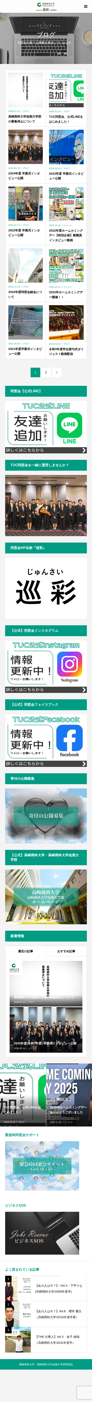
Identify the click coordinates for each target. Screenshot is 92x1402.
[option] (23, 1095)
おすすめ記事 (66, 951)
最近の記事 (25, 951)
